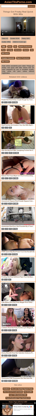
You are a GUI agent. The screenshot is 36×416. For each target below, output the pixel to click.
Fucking (9, 50)
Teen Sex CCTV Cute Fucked (13, 392)
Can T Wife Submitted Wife (18, 395)
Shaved (25, 50)
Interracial (18, 50)
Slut (15, 46)
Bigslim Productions (25, 46)
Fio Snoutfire (28, 392)
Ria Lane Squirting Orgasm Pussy (22, 389)
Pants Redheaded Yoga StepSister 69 (18, 398)
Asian (10, 46)
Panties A (6, 389)
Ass (32, 50)
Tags (15, 402)
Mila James (5, 53)
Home (11, 402)
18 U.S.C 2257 (22, 402)
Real (3, 50)
